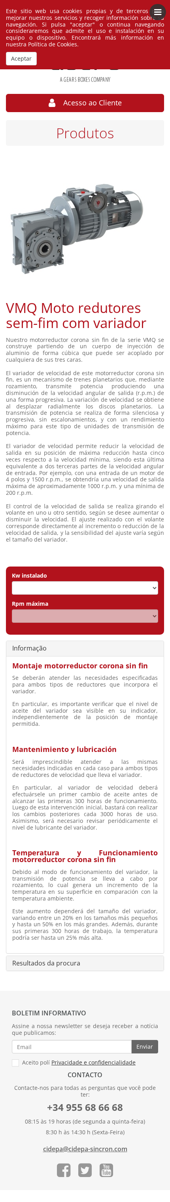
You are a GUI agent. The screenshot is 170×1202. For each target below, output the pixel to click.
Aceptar (21, 58)
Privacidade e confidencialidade (93, 1062)
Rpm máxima (30, 604)
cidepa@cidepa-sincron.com (85, 1149)
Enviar (144, 1046)
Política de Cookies (52, 44)
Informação (29, 648)
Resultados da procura (46, 963)
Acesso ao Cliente (88, 102)
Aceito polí (78, 1062)
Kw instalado (29, 575)
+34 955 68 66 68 (85, 1107)
